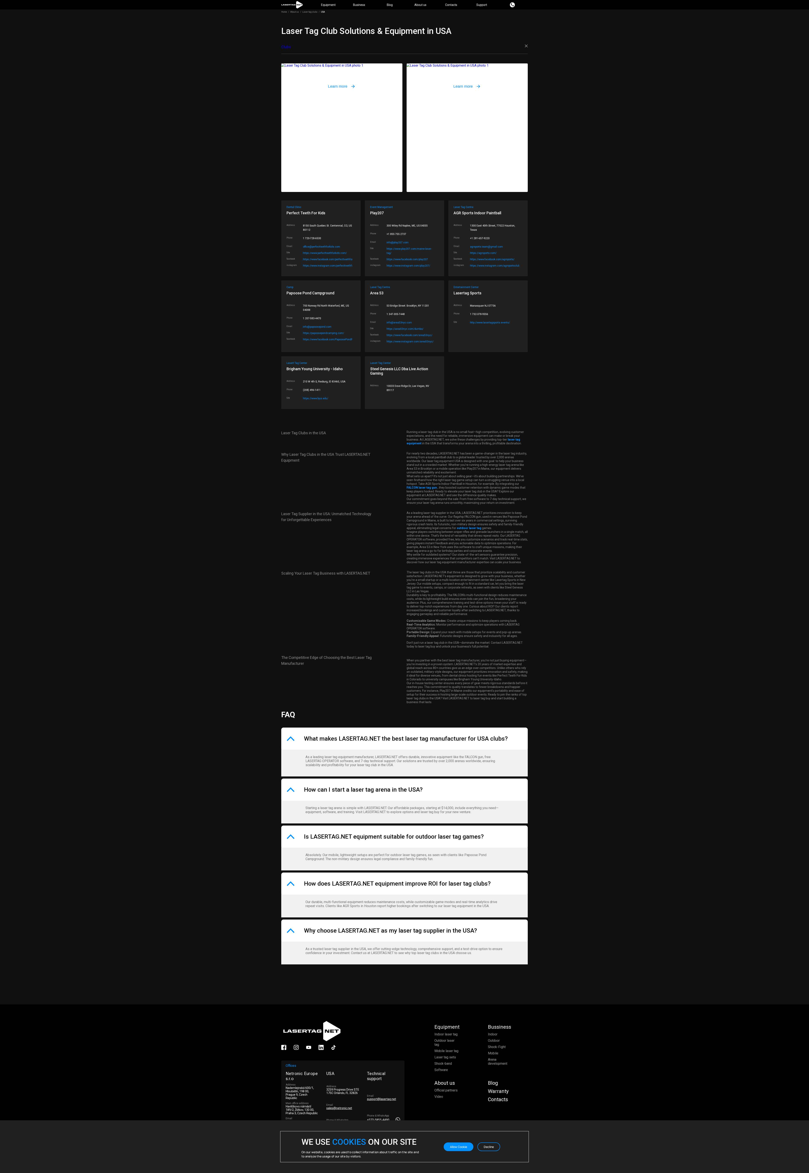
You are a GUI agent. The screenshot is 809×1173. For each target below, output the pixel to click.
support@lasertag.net (381, 1099)
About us (420, 5)
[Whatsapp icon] (397, 1119)
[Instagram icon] (296, 1049)
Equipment (328, 5)
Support (481, 5)
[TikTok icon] (333, 1049)
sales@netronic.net (339, 1108)
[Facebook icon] (283, 1049)
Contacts (451, 5)
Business (359, 5)
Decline (489, 1147)
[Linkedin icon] (321, 1049)
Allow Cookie (458, 1147)
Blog (390, 5)
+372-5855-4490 (378, 1120)
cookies (349, 1142)
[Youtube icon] (308, 1049)
